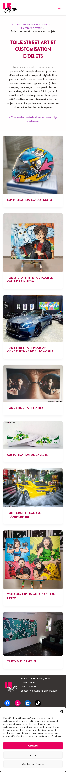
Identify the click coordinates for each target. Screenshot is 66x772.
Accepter (33, 745)
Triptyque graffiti (21, 661)
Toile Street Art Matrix (25, 407)
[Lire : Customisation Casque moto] (33, 164)
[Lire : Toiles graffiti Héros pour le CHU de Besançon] (33, 242)
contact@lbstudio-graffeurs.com (39, 690)
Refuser (33, 754)
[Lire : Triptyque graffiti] (33, 633)
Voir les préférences (33, 764)
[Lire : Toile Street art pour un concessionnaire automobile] (33, 318)
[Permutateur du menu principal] (59, 7)
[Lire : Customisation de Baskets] (33, 435)
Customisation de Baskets (27, 454)
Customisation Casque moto (29, 200)
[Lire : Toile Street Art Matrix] (33, 383)
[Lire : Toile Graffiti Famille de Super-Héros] (33, 559)
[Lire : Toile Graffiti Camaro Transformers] (33, 487)
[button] (61, 711)
